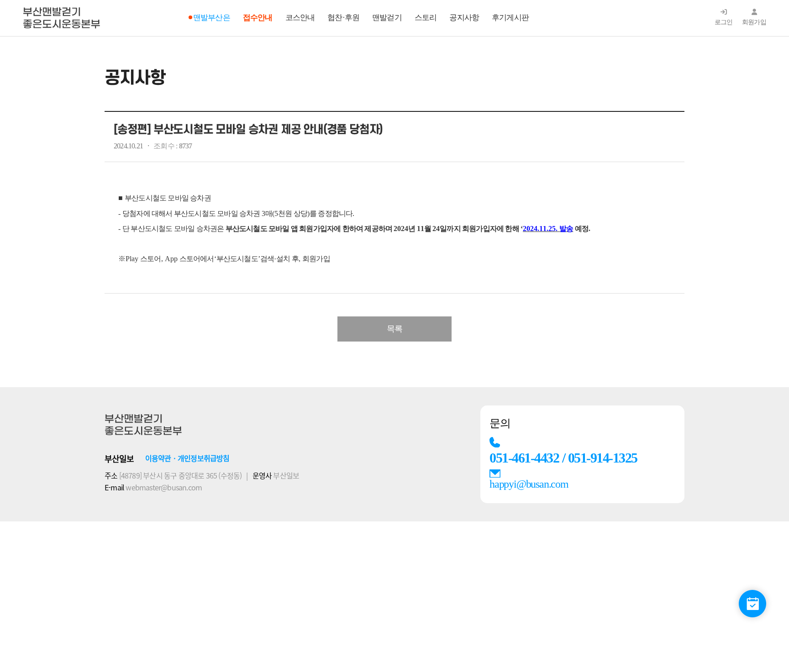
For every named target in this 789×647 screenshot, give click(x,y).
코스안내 (300, 17)
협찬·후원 (343, 17)
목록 (394, 328)
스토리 (426, 17)
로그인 (724, 22)
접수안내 (258, 17)
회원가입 (754, 22)
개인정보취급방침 (204, 457)
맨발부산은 (211, 17)
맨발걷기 (387, 17)
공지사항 (464, 17)
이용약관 (158, 457)
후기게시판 (510, 17)
